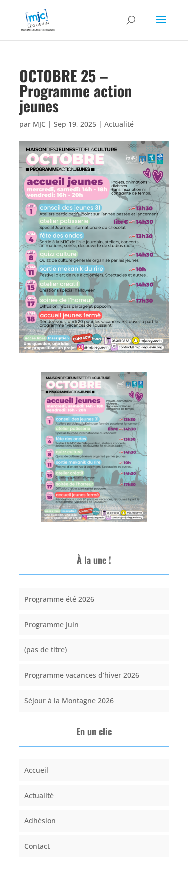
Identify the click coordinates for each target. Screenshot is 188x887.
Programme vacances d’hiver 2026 (81, 675)
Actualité (119, 124)
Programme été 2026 (59, 599)
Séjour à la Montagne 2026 (69, 700)
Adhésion (40, 820)
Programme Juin (51, 624)
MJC (39, 124)
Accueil (36, 770)
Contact (37, 846)
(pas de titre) (45, 649)
